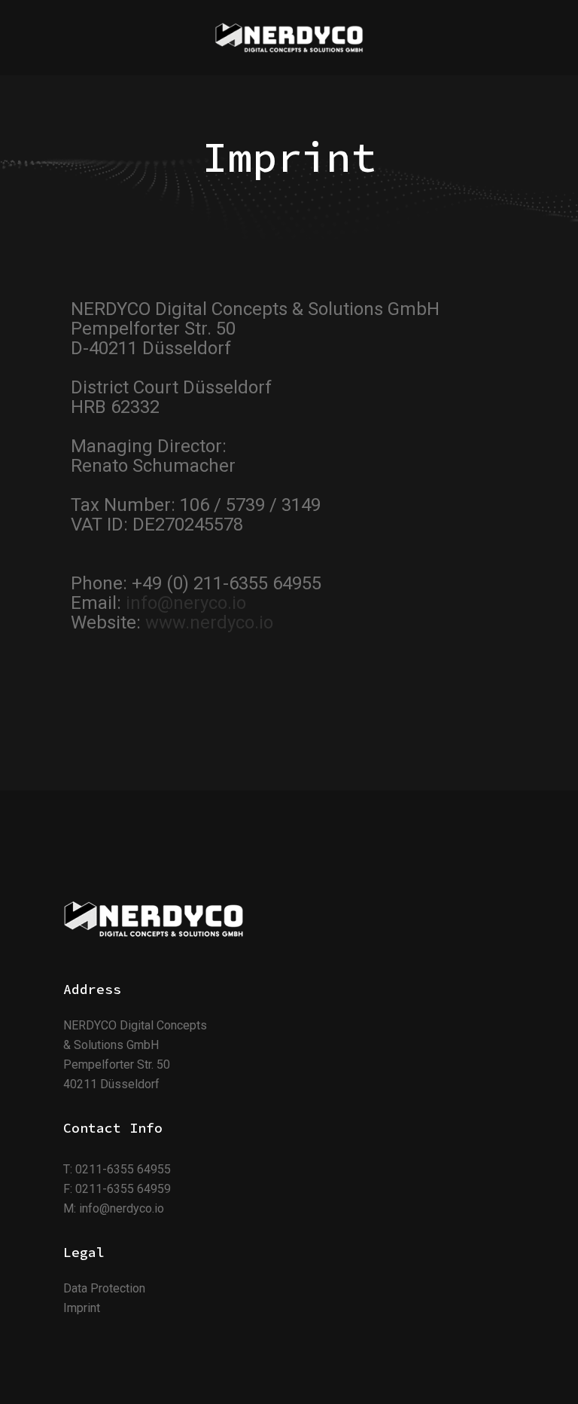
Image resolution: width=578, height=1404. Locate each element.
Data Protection (104, 1288)
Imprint (81, 1308)
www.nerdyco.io (209, 622)
